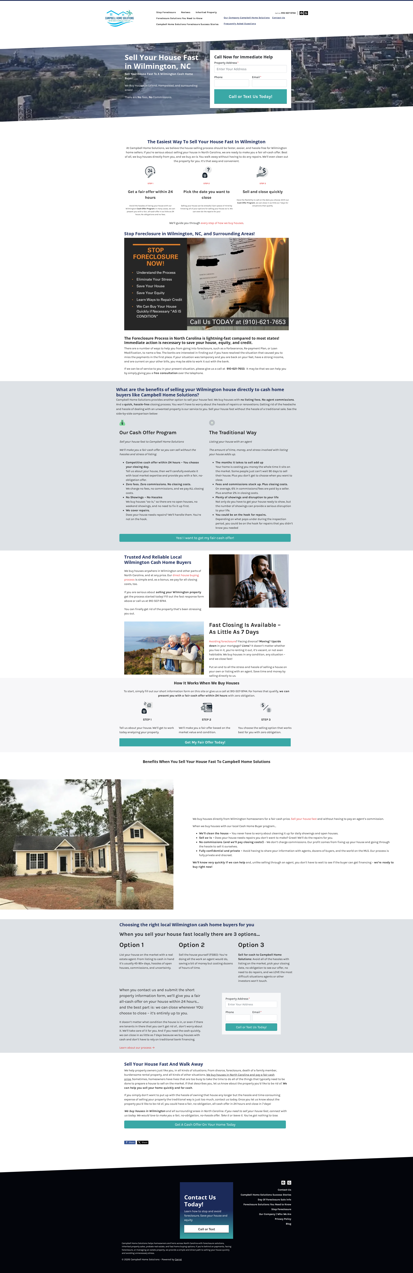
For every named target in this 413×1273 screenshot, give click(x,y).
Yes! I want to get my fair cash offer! (205, 538)
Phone (218, 77)
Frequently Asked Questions (240, 23)
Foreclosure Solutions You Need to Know (179, 18)
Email (256, 77)
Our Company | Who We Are (275, 1214)
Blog (288, 1223)
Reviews (185, 12)
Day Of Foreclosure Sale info (274, 1199)
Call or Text (206, 1229)
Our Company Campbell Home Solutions (247, 17)
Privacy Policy (283, 1218)
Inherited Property (206, 12)
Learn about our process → (137, 1047)
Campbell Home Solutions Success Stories (266, 1194)
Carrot (178, 1259)
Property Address (226, 63)
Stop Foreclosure (166, 12)
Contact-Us (278, 17)
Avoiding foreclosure (222, 641)
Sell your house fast (304, 819)
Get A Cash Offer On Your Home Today (205, 1124)
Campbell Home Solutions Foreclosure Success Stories (187, 24)
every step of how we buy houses (222, 223)
